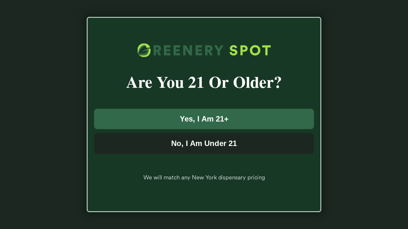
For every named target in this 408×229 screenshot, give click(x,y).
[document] (204, 114)
